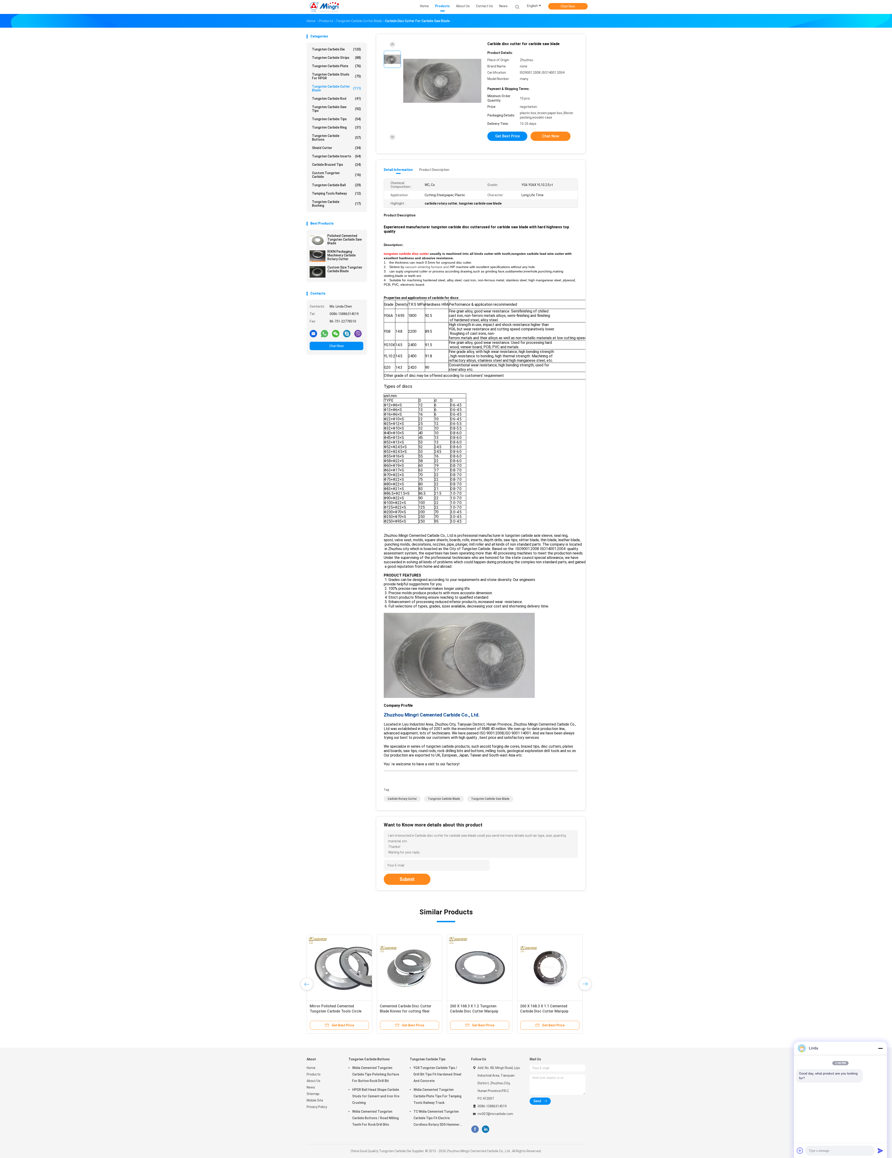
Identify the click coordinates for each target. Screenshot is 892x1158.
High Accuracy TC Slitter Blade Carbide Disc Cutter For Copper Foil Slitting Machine (406, 1011)
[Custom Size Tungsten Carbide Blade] (317, 272)
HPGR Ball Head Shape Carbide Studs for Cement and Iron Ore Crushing (375, 1096)
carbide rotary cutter (402, 798)
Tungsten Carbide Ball (336, 185)
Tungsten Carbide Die (336, 49)
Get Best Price (507, 136)
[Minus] (880, 1048)
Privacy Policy (317, 1107)
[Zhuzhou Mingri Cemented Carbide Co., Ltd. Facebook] (475, 1129)
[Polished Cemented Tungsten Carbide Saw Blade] (317, 240)
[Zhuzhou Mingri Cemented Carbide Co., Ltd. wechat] (335, 333)
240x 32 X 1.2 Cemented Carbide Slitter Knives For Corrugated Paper (337, 1011)
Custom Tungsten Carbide (336, 175)
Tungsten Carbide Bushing (336, 203)
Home (311, 1068)
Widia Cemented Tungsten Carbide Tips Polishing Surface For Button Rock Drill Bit (375, 1074)
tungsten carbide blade (444, 798)
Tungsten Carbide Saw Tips (336, 109)
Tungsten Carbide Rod (336, 98)
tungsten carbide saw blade (490, 798)
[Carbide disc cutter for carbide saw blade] (442, 81)
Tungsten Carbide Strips (336, 58)
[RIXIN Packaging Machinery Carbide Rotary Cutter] (317, 256)
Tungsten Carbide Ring (336, 127)
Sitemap (313, 1094)
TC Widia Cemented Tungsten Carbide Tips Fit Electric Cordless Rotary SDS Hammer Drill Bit (436, 1119)
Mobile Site (315, 1100)
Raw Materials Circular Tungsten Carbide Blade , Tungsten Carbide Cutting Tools (548, 1011)
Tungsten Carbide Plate (336, 66)
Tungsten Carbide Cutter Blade (336, 88)
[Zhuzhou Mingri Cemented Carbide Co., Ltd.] (324, 7)
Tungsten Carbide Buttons (336, 137)
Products (314, 1074)
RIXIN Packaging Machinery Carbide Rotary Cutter (341, 255)
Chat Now (568, 6)
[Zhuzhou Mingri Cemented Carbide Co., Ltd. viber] (358, 333)
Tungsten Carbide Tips (336, 119)
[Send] (880, 1150)
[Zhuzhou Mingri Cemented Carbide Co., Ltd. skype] (347, 333)
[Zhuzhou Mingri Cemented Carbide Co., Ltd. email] (313, 333)
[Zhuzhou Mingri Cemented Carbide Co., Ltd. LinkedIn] (485, 1129)
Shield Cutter (336, 148)
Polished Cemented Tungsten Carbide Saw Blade (344, 239)
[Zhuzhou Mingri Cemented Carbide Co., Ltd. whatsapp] (324, 333)
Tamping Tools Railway (336, 193)
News (311, 1087)
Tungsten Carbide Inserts (336, 156)
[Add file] (800, 1150)
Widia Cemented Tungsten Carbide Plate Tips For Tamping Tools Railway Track (437, 1096)
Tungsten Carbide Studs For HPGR (336, 76)
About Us (313, 1081)
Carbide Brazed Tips (336, 164)
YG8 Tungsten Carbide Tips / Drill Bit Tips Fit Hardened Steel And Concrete (437, 1074)
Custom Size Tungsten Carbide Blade (344, 269)
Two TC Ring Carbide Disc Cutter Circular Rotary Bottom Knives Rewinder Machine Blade (478, 1011)
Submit (407, 879)
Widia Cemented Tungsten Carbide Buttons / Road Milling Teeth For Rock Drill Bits (375, 1118)
